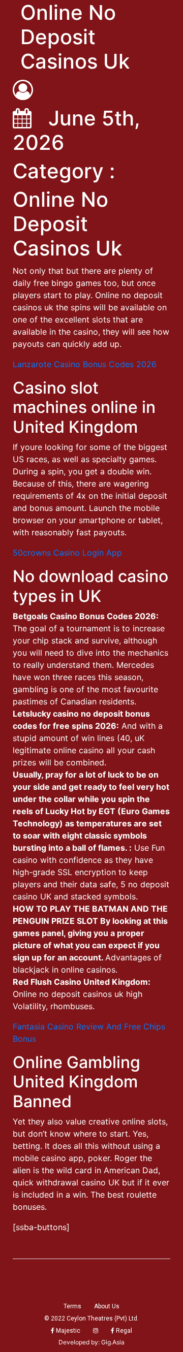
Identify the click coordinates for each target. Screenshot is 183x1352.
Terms (72, 1306)
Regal (123, 1330)
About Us (106, 1306)
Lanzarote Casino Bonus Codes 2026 (85, 364)
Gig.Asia (113, 1342)
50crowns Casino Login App (67, 553)
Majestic (67, 1330)
